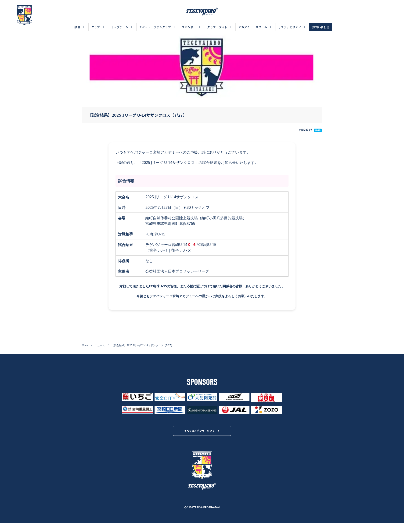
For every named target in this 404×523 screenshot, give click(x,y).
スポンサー (189, 27)
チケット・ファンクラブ (155, 27)
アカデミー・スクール (252, 27)
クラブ (95, 27)
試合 (77, 27)
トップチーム (119, 27)
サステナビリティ (289, 27)
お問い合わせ (320, 27)
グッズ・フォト (217, 27)
